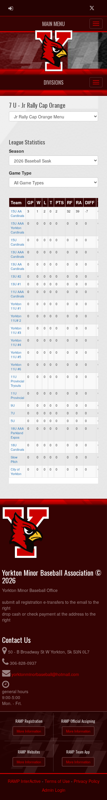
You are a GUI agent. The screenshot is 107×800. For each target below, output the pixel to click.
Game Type (20, 173)
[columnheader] (17, 202)
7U (13, 413)
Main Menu (53, 24)
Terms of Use (57, 781)
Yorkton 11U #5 (16, 354)
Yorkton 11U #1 (16, 306)
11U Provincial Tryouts (17, 381)
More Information (29, 731)
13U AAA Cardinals (17, 254)
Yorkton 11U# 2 (16, 318)
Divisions (54, 82)
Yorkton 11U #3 (16, 330)
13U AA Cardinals (17, 266)
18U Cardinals (17, 447)
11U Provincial (17, 395)
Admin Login (53, 790)
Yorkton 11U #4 (16, 342)
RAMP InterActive (24, 781)
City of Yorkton (16, 471)
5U (13, 420)
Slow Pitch (14, 459)
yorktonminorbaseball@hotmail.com (45, 674)
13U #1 (16, 284)
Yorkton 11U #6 (16, 366)
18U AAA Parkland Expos (17, 433)
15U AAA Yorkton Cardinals (17, 227)
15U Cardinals (17, 242)
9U (13, 405)
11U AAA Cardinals (17, 293)
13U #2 (16, 276)
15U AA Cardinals (17, 213)
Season (16, 151)
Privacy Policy (87, 781)
